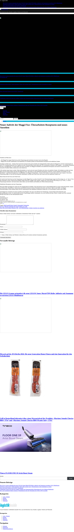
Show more (3, 106)
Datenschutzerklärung (8, 528)
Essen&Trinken (9, 205)
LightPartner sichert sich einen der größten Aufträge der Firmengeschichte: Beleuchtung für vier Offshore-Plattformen (29, 7)
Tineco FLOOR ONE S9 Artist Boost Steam (16, 473)
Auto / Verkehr (3, 81)
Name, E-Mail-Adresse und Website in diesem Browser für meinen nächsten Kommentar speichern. (24, 235)
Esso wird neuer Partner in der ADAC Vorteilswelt (14, 5)
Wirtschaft (2, 95)
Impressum (5, 527)
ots (3, 203)
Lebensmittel (20, 205)
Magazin (5, 499)
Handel (1, 73)
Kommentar (3, 224)
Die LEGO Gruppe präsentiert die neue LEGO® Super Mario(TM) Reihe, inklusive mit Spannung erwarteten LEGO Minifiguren (32, 3)
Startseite (5, 110)
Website (2, 232)
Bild (5, 205)
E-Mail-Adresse (3, 229)
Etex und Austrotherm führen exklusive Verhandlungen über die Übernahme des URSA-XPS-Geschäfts (23, 105)
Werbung (5, 526)
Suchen (1, 476)
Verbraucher (26, 205)
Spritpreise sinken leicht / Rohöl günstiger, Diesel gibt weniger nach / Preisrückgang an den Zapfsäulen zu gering (28, 4)
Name (1, 226)
